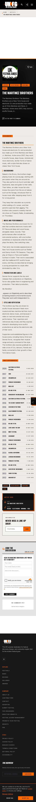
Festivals (6, 670)
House (5, 85)
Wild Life (11, 386)
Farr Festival (12, 473)
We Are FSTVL (12, 390)
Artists (13, 12)
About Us (5, 694)
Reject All (10, 798)
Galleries (6, 680)
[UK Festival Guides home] (18, 642)
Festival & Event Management (13, 717)
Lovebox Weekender (14, 457)
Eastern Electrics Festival (16, 399)
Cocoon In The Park (14, 407)
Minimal (26, 85)
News (4, 674)
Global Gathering (13, 453)
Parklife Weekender (14, 382)
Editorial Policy (8, 751)
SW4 (9, 374)
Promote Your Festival (11, 721)
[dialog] (18, 793)
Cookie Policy (7, 742)
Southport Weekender (15, 469)
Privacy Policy (7, 738)
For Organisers (8, 711)
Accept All (25, 798)
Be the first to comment (11, 118)
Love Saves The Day (14, 428)
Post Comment (10, 594)
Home (5, 12)
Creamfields (12, 378)
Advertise (6, 704)
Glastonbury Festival (15, 411)
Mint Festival (12, 432)
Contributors (7, 698)
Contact (5, 701)
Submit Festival (8, 708)
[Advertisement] (18, 39)
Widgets (5, 724)
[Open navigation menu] (32, 4)
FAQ (3, 727)
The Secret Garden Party (16, 403)
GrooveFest (12, 477)
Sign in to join (29, 551)
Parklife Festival (13, 461)
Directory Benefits (9, 714)
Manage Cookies (8, 745)
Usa (4, 88)
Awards (5, 683)
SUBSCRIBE (28, 774)
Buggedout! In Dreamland (16, 395)
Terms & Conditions (9, 748)
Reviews (5, 677)
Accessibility (7, 755)
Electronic (15, 85)
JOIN (26, 529)
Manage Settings (7, 794)
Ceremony (11, 436)
